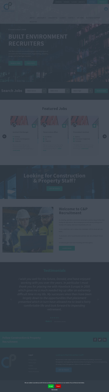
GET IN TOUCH (54, 189)
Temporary (18, 141)
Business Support (93, 18)
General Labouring (86, 139)
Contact (71, 18)
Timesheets (102, 2)
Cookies (30, 365)
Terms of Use (32, 362)
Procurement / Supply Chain (52, 139)
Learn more (54, 148)
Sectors (80, 18)
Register (33, 22)
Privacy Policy (32, 360)
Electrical (77, 139)
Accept (51, 386)
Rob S (49, 321)
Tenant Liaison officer (20, 132)
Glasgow (74, 2)
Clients (63, 18)
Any (16, 139)
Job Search (41, 18)
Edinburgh (58, 2)
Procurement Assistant (51, 132)
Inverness (67, 2)
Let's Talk (92, 2)
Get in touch (64, 370)
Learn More (66, 248)
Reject (58, 386)
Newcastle (82, 2)
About (32, 18)
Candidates (52, 18)
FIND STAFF (31, 63)
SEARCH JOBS (15, 63)
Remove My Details (33, 371)
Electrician (76, 132)
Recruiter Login (32, 368)
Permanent (48, 141)
